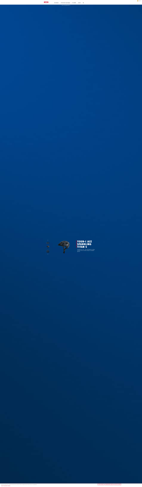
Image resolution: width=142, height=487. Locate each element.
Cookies (2, 485)
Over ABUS (74, 2)
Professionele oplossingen (65, 2)
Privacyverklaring (5, 485)
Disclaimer (9, 485)
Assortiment (56, 2)
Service (79, 2)
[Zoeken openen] (83, 3)
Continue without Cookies (109, 484)
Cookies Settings (100, 484)
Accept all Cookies (117, 484)
